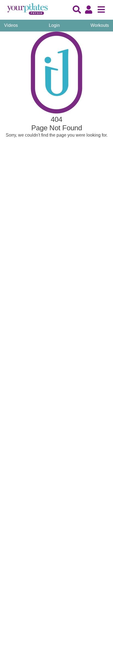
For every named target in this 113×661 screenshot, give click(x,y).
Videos (11, 25)
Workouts (100, 25)
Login (54, 25)
